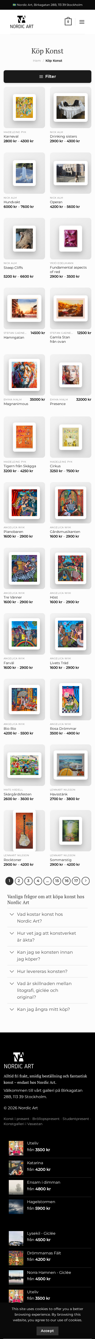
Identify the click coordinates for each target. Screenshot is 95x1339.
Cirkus (55, 466)
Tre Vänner (13, 597)
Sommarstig (61, 860)
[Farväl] (24, 634)
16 (66, 881)
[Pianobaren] (24, 502)
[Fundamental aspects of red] (70, 239)
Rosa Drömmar (63, 729)
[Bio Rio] (24, 699)
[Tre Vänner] (24, 568)
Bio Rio (10, 729)
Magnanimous (16, 404)
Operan (56, 202)
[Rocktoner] (24, 831)
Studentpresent (76, 1119)
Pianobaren (13, 532)
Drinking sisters (63, 136)
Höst (54, 597)
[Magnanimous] (24, 375)
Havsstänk (58, 794)
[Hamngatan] (24, 308)
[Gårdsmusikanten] (70, 502)
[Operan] (70, 173)
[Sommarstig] (70, 831)
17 (76, 881)
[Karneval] (24, 107)
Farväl (9, 663)
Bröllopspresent (46, 1119)
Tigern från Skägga (20, 466)
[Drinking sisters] (70, 107)
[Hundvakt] (24, 173)
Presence (58, 404)
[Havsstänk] (70, 765)
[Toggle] (12, 914)
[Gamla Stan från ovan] (70, 308)
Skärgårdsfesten (17, 794)
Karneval (11, 136)
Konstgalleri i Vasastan (23, 1124)
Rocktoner (12, 860)
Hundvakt (12, 202)
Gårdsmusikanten (65, 532)
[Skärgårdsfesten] (24, 765)
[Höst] (70, 568)
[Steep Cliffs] (24, 239)
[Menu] (82, 22)
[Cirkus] (70, 437)
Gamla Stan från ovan (60, 339)
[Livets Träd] (70, 634)
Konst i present (16, 1119)
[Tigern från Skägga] (24, 437)
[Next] (86, 881)
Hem (37, 60)
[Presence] (70, 374)
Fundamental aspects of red (68, 269)
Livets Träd (59, 663)
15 (57, 881)
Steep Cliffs (13, 268)
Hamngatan (14, 337)
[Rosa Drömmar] (70, 699)
